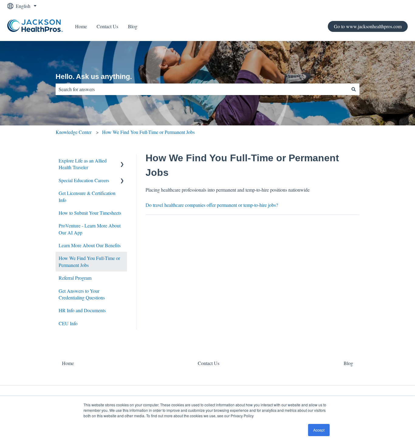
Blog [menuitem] (348, 363)
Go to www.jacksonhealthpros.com (368, 26)
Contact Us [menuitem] (208, 363)
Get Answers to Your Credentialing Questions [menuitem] (82, 294)
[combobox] (202, 89)
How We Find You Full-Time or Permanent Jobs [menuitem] (89, 261)
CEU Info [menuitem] (68, 323)
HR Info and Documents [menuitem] (82, 310)
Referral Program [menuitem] (75, 278)
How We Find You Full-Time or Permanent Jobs (148, 132)
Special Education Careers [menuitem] (84, 180)
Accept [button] (318, 429)
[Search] (353, 89)
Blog (132, 26)
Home (81, 26)
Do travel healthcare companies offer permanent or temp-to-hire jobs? (212, 205)
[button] (122, 161)
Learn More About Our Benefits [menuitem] (90, 245)
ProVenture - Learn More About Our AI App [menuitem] (90, 228)
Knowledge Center (73, 132)
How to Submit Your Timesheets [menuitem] (90, 213)
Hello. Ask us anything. (94, 76)
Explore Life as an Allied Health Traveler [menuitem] (83, 163)
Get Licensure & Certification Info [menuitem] (87, 196)
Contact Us (107, 26)
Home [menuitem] (68, 363)
